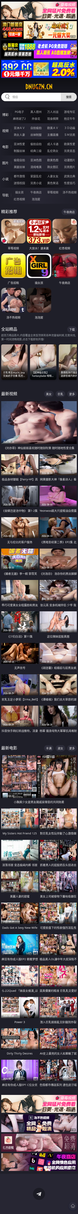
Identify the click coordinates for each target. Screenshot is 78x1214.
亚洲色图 (36, 160)
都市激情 (19, 176)
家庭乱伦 (36, 176)
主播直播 (52, 135)
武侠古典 (69, 176)
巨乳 (60, 394)
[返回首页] (73, 1206)
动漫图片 (69, 160)
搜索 (69, 97)
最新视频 (9, 393)
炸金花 (36, 118)
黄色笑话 (52, 183)
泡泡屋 (36, 199)
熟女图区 (52, 167)
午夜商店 (36, 192)
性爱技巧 (69, 183)
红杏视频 (19, 199)
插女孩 (19, 192)
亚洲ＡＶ (19, 128)
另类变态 (69, 151)
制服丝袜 (19, 151)
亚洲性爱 (19, 144)
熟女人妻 (19, 135)
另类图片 (69, 167)
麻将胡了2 (19, 118)
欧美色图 (52, 160)
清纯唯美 (36, 167)
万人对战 (52, 112)
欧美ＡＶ (52, 128)
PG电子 (19, 112)
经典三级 (36, 151)
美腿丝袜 (19, 167)
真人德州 (36, 112)
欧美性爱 (69, 144)
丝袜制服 (36, 135)
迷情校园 (19, 183)
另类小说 (36, 183)
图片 (5, 163)
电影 (5, 147)
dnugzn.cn (39, 87)
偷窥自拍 (19, 160)
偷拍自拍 (36, 144)
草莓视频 (52, 192)
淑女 (60, 748)
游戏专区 (69, 112)
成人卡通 (52, 144)
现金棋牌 (52, 118)
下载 (72, 329)
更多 (72, 394)
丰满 (49, 748)
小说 (5, 179)
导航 (5, 195)
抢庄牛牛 (69, 118)
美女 (49, 394)
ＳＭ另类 (69, 135)
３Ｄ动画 (69, 128)
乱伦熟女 (52, 151)
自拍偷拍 (36, 128)
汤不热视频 (70, 192)
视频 (5, 131)
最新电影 (9, 748)
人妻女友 (52, 176)
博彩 (5, 114)
